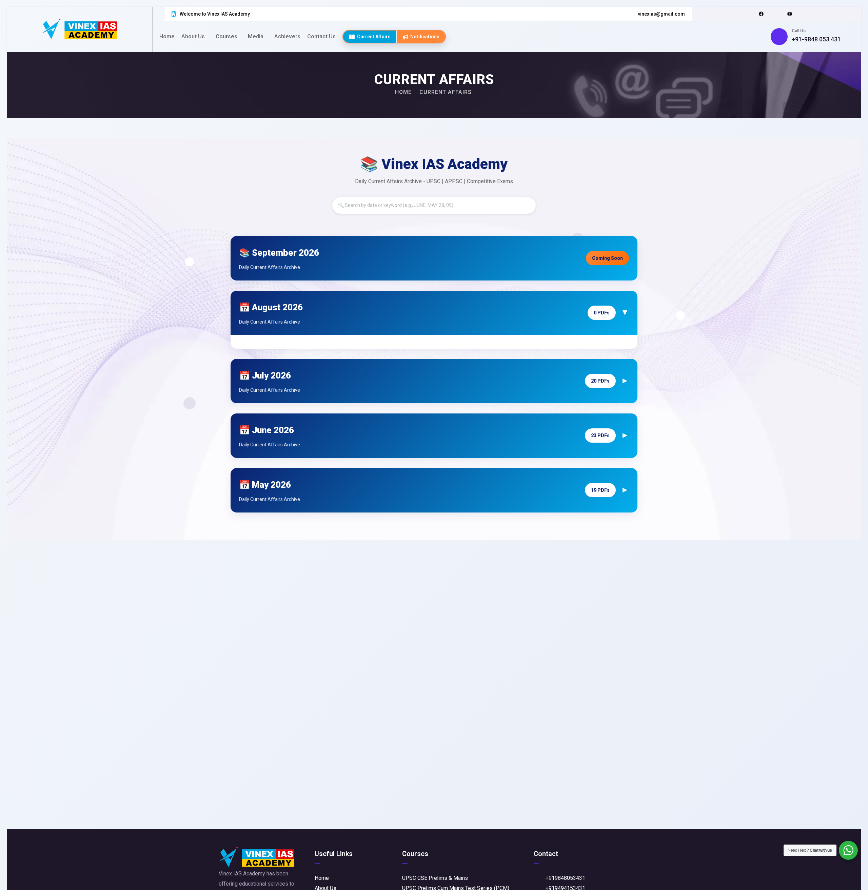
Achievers (287, 36)
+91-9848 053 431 (816, 39)
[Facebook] (761, 14)
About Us (193, 36)
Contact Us (321, 36)
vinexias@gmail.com (661, 14)
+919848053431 (565, 878)
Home (167, 36)
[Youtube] (790, 14)
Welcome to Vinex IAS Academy (215, 14)
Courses (226, 36)
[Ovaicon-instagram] (775, 14)
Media (255, 36)
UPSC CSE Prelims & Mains (435, 878)
